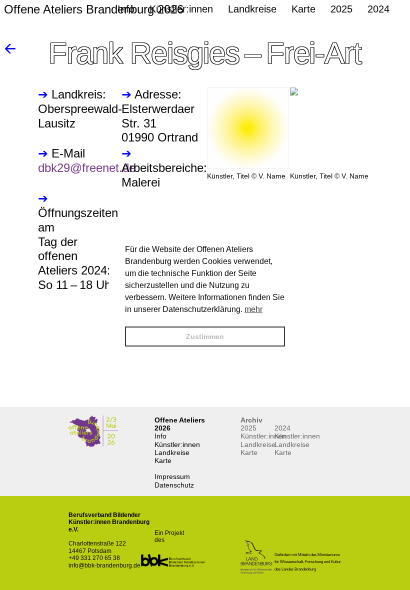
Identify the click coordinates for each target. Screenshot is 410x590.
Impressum (172, 476)
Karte (163, 460)
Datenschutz (174, 485)
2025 (248, 428)
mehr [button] (253, 309)
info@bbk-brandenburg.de (104, 565)
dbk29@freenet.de (87, 167)
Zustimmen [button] (205, 336)
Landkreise (172, 452)
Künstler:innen (177, 444)
